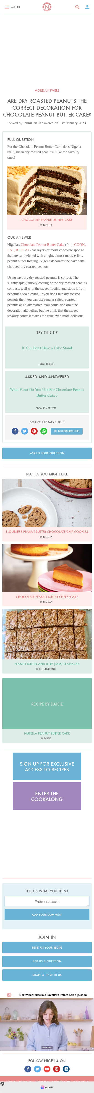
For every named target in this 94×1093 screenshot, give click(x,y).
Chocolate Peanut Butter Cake (42, 245)
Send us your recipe (47, 948)
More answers (47, 90)
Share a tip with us (47, 975)
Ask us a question (47, 961)
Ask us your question (47, 453)
